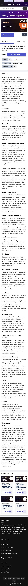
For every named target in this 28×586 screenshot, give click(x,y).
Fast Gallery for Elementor (20, 506)
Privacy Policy (5, 569)
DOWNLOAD (6, 492)
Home (2, 13)
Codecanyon (21, 13)
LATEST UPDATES (19, 1)
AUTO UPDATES (8, 1)
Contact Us (4, 544)
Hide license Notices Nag (9, 553)
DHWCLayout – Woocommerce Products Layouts (7, 486)
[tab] (7, 41)
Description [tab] (5, 73)
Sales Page (8, 35)
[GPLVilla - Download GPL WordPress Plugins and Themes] (14, 4)
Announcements (6, 566)
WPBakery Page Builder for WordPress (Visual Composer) (21, 487)
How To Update (6, 550)
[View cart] (26, 4)
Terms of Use (5, 572)
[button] (2, 4)
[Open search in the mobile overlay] (14, 8)
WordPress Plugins (11, 13)
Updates (4, 563)
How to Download (7, 547)
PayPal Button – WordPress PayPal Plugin (7, 507)
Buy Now (17, 54)
